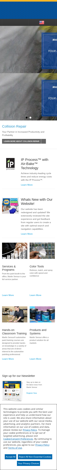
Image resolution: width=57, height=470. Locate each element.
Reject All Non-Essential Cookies (35, 456)
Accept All (10, 456)
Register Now (31, 393)
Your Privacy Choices (28, 463)
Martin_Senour (28, 10)
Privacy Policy (30, 429)
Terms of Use (15, 447)
